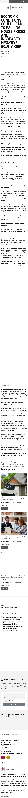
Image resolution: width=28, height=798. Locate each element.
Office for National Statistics (16, 118)
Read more (4, 508)
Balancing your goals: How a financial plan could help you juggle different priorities (13, 577)
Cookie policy (18, 734)
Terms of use (11, 734)
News (7, 53)
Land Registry (7, 385)
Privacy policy (4, 734)
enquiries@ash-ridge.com (12, 753)
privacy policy (8, 701)
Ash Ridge (11, 51)
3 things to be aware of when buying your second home (12, 498)
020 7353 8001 (7, 751)
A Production (5, 796)
